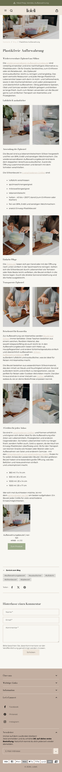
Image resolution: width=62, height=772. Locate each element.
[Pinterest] (6, 714)
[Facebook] (6, 707)
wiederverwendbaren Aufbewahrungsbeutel (28, 63)
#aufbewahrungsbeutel (15, 575)
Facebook (13, 707)
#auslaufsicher (35, 575)
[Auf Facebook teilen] (12, 587)
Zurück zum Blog (13, 570)
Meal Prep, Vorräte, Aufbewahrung (33, 3)
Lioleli (34, 767)
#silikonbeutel (11, 579)
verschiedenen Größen (23, 433)
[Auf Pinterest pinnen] (24, 587)
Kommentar (12, 628)
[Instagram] (6, 722)
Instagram (14, 722)
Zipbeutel (11, 264)
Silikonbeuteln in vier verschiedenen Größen (28, 454)
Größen (40, 376)
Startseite (6, 42)
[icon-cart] (56, 10)
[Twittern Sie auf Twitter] (18, 587)
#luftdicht (49, 575)
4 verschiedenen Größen (33, 173)
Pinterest (13, 714)
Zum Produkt (16, 546)
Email (9, 620)
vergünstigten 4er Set (18, 495)
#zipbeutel (25, 579)
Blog (15, 42)
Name (9, 612)
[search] (11, 10)
